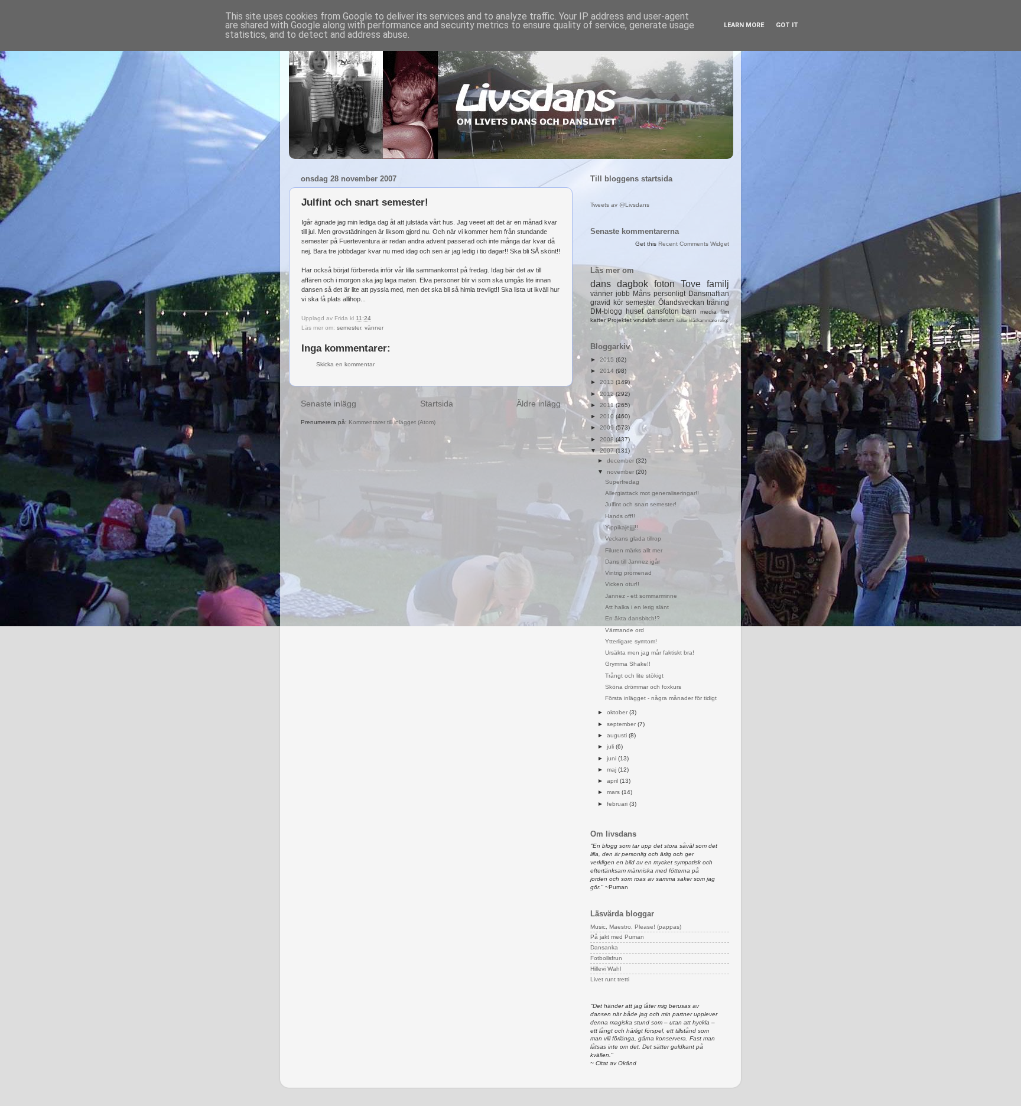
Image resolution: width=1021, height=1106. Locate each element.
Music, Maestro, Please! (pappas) (635, 926)
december (621, 460)
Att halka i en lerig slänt (637, 607)
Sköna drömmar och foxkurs (643, 687)
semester (349, 327)
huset (634, 311)
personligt (669, 293)
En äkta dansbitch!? (632, 618)
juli (611, 746)
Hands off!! (620, 516)
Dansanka (604, 947)
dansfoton (663, 311)
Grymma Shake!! (628, 664)
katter (598, 320)
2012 (608, 394)
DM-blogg (606, 311)
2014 (608, 370)
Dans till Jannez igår (632, 561)
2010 (608, 416)
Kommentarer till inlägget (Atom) (392, 422)
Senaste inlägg (328, 403)
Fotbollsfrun (606, 958)
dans (600, 284)
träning (718, 302)
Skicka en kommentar (345, 364)
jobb (623, 293)
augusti (618, 735)
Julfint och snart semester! (641, 504)
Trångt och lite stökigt (634, 675)
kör (618, 302)
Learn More (744, 25)
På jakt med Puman (617, 936)
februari (618, 804)
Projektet (619, 320)
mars (614, 792)
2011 (608, 405)
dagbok (632, 284)
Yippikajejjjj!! (621, 527)
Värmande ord (624, 630)
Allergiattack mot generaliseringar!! (652, 493)
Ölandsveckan (681, 302)
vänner (374, 327)
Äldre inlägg (538, 403)
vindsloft (644, 320)
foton (664, 284)
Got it (787, 25)
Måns (642, 293)
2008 (608, 439)
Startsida (436, 403)
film (724, 311)
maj (612, 769)
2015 (608, 359)
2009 (608, 427)
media (708, 311)
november (621, 472)
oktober (618, 712)
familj (718, 284)
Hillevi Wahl (605, 968)
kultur (682, 320)
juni (612, 758)
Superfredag (622, 482)
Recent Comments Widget (693, 243)
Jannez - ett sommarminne (641, 596)
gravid (600, 302)
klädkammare (703, 320)
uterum (666, 320)
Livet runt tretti (609, 979)
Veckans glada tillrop (633, 538)
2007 (608, 450)
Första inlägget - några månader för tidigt (661, 698)
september (622, 724)
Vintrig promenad (628, 573)
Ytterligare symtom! (631, 641)
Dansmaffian (708, 293)
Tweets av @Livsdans (619, 204)
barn (689, 311)
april (613, 781)
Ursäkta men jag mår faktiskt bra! (649, 652)
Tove (691, 284)
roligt (723, 320)
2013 (608, 382)
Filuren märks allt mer (633, 550)
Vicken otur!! (622, 584)
